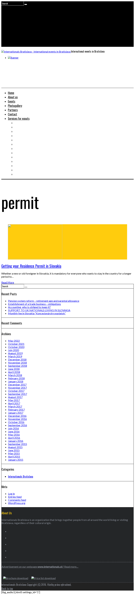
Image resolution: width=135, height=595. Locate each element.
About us (13, 97)
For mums (19, 165)
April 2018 (14, 372)
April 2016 (14, 437)
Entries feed (15, 496)
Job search (20, 123)
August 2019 (15, 353)
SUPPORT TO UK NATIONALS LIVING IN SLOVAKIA (39, 310)
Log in (11, 493)
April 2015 (14, 456)
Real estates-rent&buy (27, 131)
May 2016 (14, 434)
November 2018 (17, 362)
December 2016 (17, 415)
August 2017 (15, 397)
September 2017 (17, 393)
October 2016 (16, 422)
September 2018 (17, 365)
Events (11, 101)
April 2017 (14, 403)
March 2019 (15, 356)
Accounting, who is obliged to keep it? (29, 307)
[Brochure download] (16, 578)
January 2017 (15, 412)
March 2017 (15, 406)
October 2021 (16, 343)
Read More (7, 282)
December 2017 (17, 384)
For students (21, 157)
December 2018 (17, 359)
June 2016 (14, 431)
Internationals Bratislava (20, 477)
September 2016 (17, 425)
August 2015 (15, 447)
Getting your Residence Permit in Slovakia (31, 266)
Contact (12, 114)
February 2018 (16, 378)
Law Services (21, 140)
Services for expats (18, 118)
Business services (24, 144)
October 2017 (16, 390)
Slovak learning (22, 148)
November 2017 (17, 387)
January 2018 (15, 381)
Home (11, 93)
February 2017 (16, 409)
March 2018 (15, 375)
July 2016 (13, 428)
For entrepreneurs (24, 170)
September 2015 (17, 444)
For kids (18, 161)
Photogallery (15, 105)
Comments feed (17, 499)
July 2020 (13, 350)
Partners (13, 110)
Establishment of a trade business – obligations (34, 303)
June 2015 (14, 450)
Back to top (7, 589)
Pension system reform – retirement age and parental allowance (43, 300)
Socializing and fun (25, 153)
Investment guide (24, 135)
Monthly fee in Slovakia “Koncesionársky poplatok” (37, 313)
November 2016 (17, 419)
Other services (22, 174)
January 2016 (15, 440)
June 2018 (14, 368)
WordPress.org (16, 503)
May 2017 (14, 400)
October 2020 (16, 346)
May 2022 (14, 340)
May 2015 (14, 453)
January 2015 (15, 459)
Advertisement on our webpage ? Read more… (40, 566)
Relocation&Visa (23, 127)
